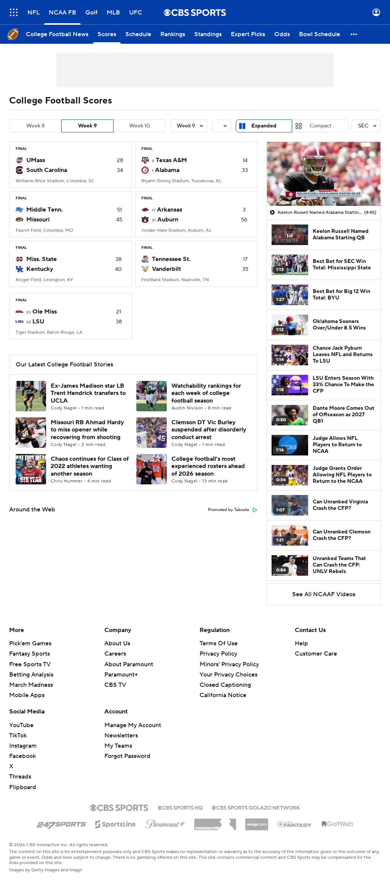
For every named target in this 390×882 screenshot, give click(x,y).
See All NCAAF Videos (323, 594)
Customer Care (316, 654)
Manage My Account (132, 725)
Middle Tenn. (44, 210)
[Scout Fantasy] (294, 824)
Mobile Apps (27, 695)
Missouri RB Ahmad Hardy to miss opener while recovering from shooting (87, 430)
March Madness (31, 685)
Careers (115, 654)
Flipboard (22, 787)
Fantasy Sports (29, 654)
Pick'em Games (30, 643)
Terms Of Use (219, 643)
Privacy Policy (218, 654)
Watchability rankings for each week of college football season (206, 393)
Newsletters (121, 735)
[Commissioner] (215, 821)
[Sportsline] (115, 823)
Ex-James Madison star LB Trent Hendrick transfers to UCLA (88, 393)
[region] (323, 174)
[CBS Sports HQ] (180, 807)
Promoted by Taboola (228, 510)
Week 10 (139, 126)
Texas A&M (171, 160)
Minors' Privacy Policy (229, 664)
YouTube (21, 725)
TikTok (18, 735)
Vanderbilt (166, 269)
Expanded (264, 126)
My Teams (118, 746)
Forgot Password (127, 756)
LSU (38, 321)
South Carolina (46, 170)
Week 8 (35, 126)
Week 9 (87, 126)
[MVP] (256, 821)
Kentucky (39, 269)
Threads (20, 776)
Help (301, 643)
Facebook (22, 756)
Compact (320, 126)
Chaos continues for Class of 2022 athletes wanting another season (90, 466)
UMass (35, 160)
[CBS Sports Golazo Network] (256, 807)
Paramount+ (121, 674)
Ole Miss (44, 312)
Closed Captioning (225, 677)
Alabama (167, 170)
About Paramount (128, 664)
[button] (14, 12)
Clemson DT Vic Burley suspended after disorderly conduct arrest (208, 430)
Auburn (167, 220)
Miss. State (41, 259)
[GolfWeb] (337, 824)
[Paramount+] (165, 822)
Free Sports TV (30, 664)
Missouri (38, 220)
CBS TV (115, 685)
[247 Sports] (61, 823)
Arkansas (169, 210)
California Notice (223, 688)
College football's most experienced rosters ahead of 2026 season (208, 466)
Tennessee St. (171, 259)
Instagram (23, 746)
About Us (117, 643)
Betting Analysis (31, 674)
